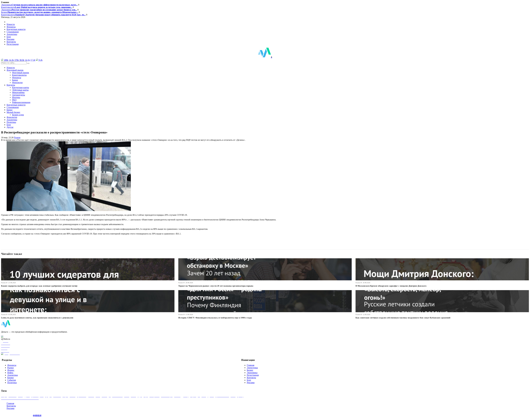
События (11, 380)
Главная (250, 365)
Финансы (11, 27)
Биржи (10, 377)
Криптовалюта (36, 7)
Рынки (10, 367)
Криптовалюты (19, 75)
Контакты (11, 42)
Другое (10, 127)
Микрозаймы (18, 92)
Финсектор (17, 82)
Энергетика (252, 367)
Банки (15, 80)
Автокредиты (18, 95)
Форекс (10, 370)
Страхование (13, 32)
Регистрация (12, 44)
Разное (17, 137)
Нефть (10, 372)
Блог (9, 37)
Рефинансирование (21, 102)
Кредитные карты (20, 87)
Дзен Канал (10, 336)
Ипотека (16, 97)
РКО (14, 100)
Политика (11, 122)
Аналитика (12, 34)
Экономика (39, 5)
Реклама (10, 39)
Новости (11, 24)
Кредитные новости (16, 29)
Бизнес (39, 12)
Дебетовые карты (20, 90)
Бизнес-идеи (18, 115)
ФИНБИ (37, 415)
